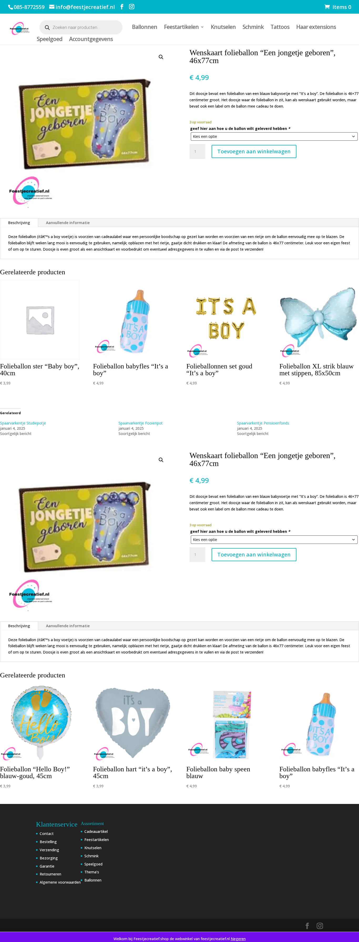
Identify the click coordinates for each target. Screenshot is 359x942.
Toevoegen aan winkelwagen (254, 151)
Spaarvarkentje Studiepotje (23, 423)
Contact (47, 833)
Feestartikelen (181, 28)
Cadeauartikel (96, 831)
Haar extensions (316, 28)
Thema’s (91, 871)
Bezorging (49, 857)
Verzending (49, 849)
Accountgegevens (91, 40)
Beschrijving (19, 222)
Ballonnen (144, 28)
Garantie (47, 866)
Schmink (253, 28)
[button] (161, 57)
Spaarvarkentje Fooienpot (141, 423)
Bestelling (48, 841)
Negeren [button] (238, 938)
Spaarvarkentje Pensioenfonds (263, 423)
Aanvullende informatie (68, 222)
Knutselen (223, 28)
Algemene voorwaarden (60, 882)
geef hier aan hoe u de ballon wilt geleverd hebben (240, 128)
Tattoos (279, 28)
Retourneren (50, 874)
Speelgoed (49, 40)
